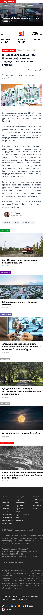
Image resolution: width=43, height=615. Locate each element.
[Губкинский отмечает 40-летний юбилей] (21, 287)
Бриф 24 (6, 121)
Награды (15, 597)
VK (15, 606)
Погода (21, 42)
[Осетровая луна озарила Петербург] (21, 418)
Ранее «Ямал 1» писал (13, 201)
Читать (21, 39)
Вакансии (25, 597)
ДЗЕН (31, 606)
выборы (27, 600)
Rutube (9, 609)
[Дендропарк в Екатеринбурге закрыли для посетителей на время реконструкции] (21, 374)
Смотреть (5, 39)
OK (22, 606)
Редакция (6, 597)
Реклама (35, 597)
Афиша (4, 42)
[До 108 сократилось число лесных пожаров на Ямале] (21, 245)
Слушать (36, 39)
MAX (7, 606)
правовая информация (12, 600)
